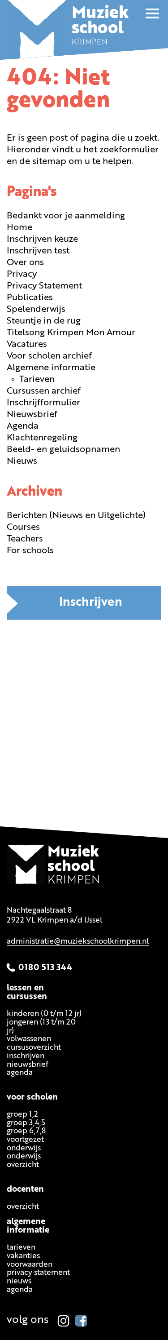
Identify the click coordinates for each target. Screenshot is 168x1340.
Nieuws (22, 461)
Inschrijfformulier (43, 403)
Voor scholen (32, 1097)
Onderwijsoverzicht (24, 1161)
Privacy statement (38, 1273)
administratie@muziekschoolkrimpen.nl (78, 942)
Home (19, 227)
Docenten (25, 1189)
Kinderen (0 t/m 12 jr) (44, 1014)
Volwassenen (29, 1039)
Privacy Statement (44, 286)
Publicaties (30, 297)
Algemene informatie (51, 368)
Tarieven (37, 379)
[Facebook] (81, 1321)
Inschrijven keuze (42, 239)
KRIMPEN (100, 29)
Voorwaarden (29, 1265)
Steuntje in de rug (44, 321)
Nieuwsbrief (32, 414)
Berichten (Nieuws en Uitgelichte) (76, 515)
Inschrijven (90, 603)
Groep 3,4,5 (26, 1123)
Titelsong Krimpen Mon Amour (71, 332)
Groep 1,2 (22, 1114)
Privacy (22, 274)
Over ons (25, 262)
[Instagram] (63, 1320)
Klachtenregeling (42, 438)
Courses (23, 527)
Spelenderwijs (36, 309)
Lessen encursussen (27, 993)
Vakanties (23, 1256)
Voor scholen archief (49, 356)
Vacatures (27, 344)
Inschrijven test (38, 251)
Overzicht (23, 1207)
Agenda (23, 426)
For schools (30, 550)
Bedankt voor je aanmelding (66, 216)
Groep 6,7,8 (26, 1132)
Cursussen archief (44, 391)
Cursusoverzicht (34, 1048)
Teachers (25, 539)
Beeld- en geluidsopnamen (63, 449)
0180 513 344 (45, 968)
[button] (152, 13)
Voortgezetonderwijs (25, 1144)
